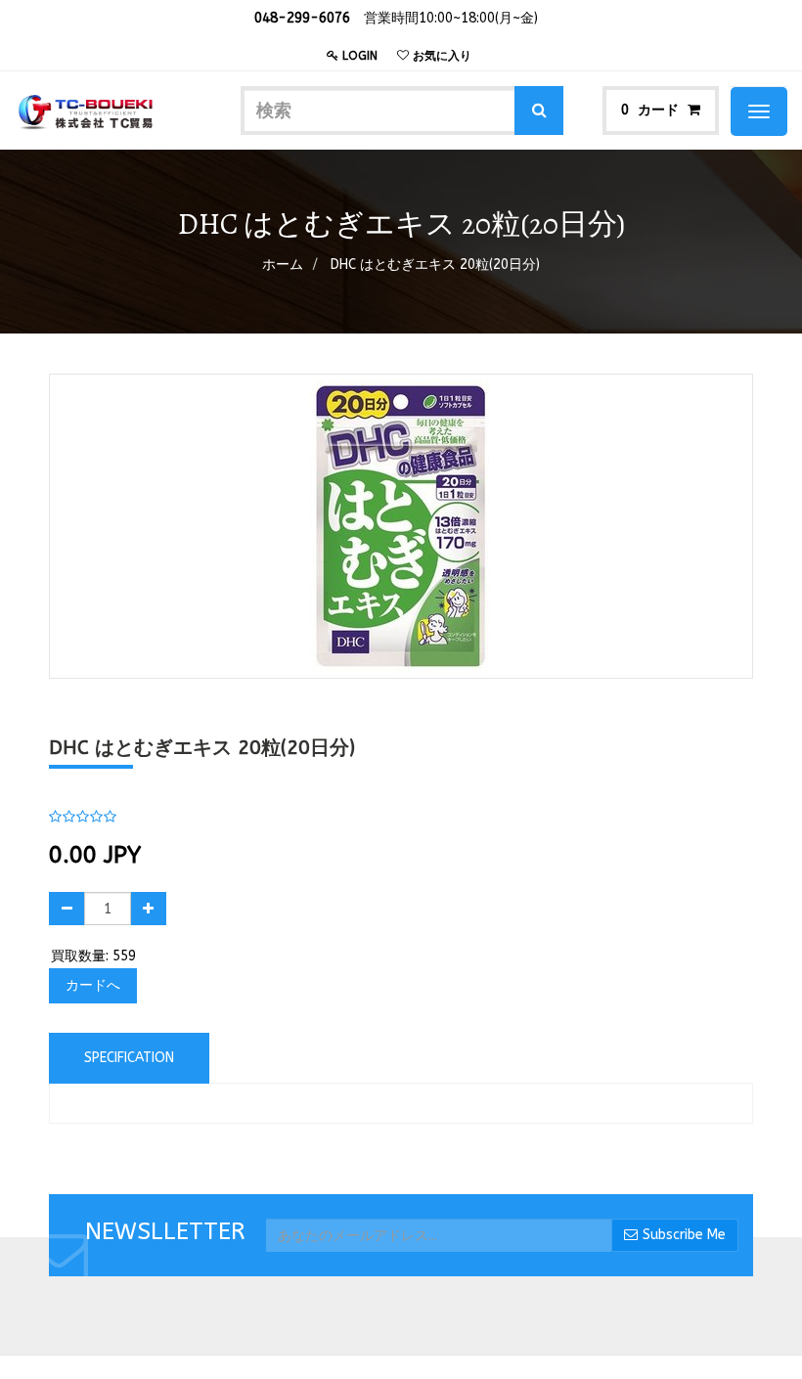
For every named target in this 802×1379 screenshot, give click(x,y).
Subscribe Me (684, 1234)
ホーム (282, 264)
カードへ (93, 985)
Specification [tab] (129, 1057)
